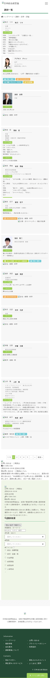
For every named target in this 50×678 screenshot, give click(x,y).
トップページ (10, 640)
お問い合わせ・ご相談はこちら (15, 471)
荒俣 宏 (16, 130)
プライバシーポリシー (37, 644)
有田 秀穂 (19, 166)
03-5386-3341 (8, 466)
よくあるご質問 (35, 663)
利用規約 (32, 647)
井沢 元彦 (19, 310)
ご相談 (32, 479)
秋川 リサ (19, 23)
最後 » (40, 457)
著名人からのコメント (37, 660)
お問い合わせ (11, 499)
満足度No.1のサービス (14, 663)
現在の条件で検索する (13, 525)
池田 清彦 (19, 274)
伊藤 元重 (19, 346)
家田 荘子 (19, 202)
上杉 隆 (16, 382)
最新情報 (8, 644)
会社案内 (8, 647)
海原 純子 (19, 418)
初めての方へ (10, 660)
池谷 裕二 (18, 238)
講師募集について (12, 650)
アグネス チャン (21, 58)
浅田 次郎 (18, 94)
